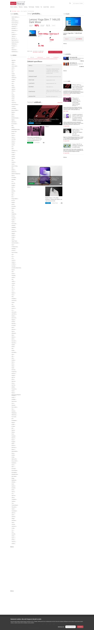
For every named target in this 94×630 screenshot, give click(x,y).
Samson (14, 445)
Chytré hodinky (15, 20)
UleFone (14, 512)
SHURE (13, 455)
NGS (13, 358)
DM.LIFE (14, 183)
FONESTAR (14, 214)
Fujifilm (14, 219)
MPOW (13, 346)
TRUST (13, 509)
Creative (14, 162)
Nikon (13, 362)
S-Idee (13, 457)
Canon (13, 135)
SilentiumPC (14, 459)
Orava (13, 383)
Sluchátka (14, 28)
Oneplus (14, 375)
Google (14, 237)
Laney (13, 302)
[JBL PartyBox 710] (66, 65)
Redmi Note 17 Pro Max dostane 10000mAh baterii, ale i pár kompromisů (53, 199)
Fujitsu (13, 221)
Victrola (13, 524)
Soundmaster (15, 470)
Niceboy (14, 360)
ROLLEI (13, 439)
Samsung (14, 447)
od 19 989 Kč (79, 39)
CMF (13, 148)
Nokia (13, 365)
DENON (14, 169)
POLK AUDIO (15, 407)
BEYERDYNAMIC (15, 118)
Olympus (14, 373)
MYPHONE (14, 352)
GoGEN (14, 235)
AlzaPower (14, 77)
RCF (13, 428)
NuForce (14, 369)
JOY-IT (13, 289)
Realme (13, 430)
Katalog (25, 6)
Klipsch (14, 292)
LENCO (13, 306)
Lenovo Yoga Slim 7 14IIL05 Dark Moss (27, 11)
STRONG (14, 482)
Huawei (14, 260)
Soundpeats (14, 472)
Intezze (14, 277)
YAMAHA (14, 541)
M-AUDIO (14, 325)
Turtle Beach (14, 510)
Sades (13, 443)
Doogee (14, 185)
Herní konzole (15, 24)
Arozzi (13, 98)
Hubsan (14, 262)
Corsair (14, 152)
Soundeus (14, 468)
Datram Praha (15, 166)
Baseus (13, 112)
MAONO (13, 321)
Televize (14, 36)
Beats (13, 114)
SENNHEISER (15, 451)
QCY (13, 418)
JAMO (13, 285)
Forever (13, 216)
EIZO (13, 192)
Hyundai (14, 265)
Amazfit (14, 79)
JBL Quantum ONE (73, 57)
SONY (13, 466)
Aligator (14, 75)
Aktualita (31, 123)
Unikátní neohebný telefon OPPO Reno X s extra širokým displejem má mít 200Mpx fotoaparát (43, 179)
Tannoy (13, 491)
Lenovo (18, 11)
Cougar (13, 154)
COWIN (13, 156)
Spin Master (14, 476)
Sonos (13, 464)
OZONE (13, 387)
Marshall (14, 323)
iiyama (13, 273)
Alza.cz (66, 39)
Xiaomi (14, 537)
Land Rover (14, 300)
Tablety (14, 18)
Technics (14, 495)
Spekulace (30, 142)
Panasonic (14, 388)
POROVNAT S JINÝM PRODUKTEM (55, 52)
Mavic (13, 327)
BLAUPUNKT (14, 123)
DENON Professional (16, 173)
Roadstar (14, 435)
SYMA (13, 489)
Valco (13, 522)
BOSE (13, 127)
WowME (14, 533)
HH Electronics (15, 246)
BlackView (14, 121)
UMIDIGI (14, 516)
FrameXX (14, 217)
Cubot (13, 164)
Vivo (13, 530)
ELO (13, 196)
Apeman (14, 89)
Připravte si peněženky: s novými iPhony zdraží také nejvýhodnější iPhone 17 (34, 139)
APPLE (13, 91)
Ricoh (13, 434)
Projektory (14, 34)
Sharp (13, 453)
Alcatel (13, 73)
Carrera (13, 142)
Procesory (14, 45)
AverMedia (14, 108)
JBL (13, 287)
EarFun (13, 187)
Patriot (13, 390)
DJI (13, 181)
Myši (13, 47)
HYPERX (14, 264)
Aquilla (13, 96)
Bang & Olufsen (15, 110)
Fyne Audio (14, 223)
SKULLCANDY (15, 460)
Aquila (13, 94)
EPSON (13, 202)
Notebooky (14, 26)
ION (13, 279)
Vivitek (13, 528)
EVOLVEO (14, 206)
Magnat (14, 319)
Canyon (14, 141)
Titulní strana (14, 11)
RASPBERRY (14, 420)
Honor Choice (15, 252)
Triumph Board (15, 505)
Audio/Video (46, 6)
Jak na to (52, 6)
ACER (13, 64)
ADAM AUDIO (15, 66)
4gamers (14, 60)
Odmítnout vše (61, 626)
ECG (13, 189)
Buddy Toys (14, 131)
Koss (13, 294)
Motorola (14, 342)
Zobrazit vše (59, 102)
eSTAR (13, 204)
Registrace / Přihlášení (79, 3)
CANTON (14, 139)
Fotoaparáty (15, 30)
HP (13, 256)
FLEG (13, 212)
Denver (13, 175)
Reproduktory (15, 40)
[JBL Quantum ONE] (66, 59)
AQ (13, 93)
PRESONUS (14, 412)
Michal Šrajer (38, 123)
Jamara (13, 283)
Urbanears (14, 520)
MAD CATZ (14, 317)
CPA (13, 160)
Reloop (13, 432)
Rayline (13, 422)
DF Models (14, 177)
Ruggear (14, 441)
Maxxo (13, 331)
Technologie (31, 6)
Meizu (13, 335)
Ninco (13, 363)
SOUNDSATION (15, 474)
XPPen (13, 539)
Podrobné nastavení (70, 626)
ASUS (13, 100)
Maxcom (14, 329)
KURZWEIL (14, 298)
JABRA (14, 281)
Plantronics (14, 401)
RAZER (13, 424)
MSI (13, 348)
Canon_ (13, 137)
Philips (14, 397)
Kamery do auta (15, 42)
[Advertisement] (19, 566)
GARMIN (14, 225)
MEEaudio (14, 333)
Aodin (13, 85)
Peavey (13, 392)
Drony (13, 32)
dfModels (14, 179)
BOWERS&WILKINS (16, 129)
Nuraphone (14, 371)
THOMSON (14, 499)
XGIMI (13, 535)
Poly (13, 409)
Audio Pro (14, 102)
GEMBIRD (14, 227)
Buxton (14, 133)
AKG (13, 71)
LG (13, 310)
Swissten (14, 487)
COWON (14, 158)
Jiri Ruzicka (37, 142)
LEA (13, 304)
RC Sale (13, 426)
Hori (13, 254)
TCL (13, 493)
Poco (13, 403)
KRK (13, 296)
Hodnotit (53, 25)
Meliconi (14, 337)
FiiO (13, 210)
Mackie (14, 315)
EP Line (13, 200)
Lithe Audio (14, 312)
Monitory (14, 38)
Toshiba (14, 501)
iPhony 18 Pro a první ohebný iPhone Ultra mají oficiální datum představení (43, 120)
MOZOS (13, 344)
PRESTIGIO (14, 414)
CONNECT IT (15, 150)
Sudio (13, 484)
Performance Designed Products (16, 395)
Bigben (13, 119)
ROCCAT (14, 437)
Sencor (13, 449)
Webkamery (14, 43)
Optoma (14, 381)
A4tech (14, 62)
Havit (13, 244)
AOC (13, 83)
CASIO (13, 144)
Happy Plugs (14, 240)
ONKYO (13, 377)
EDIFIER (14, 191)
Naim (13, 354)
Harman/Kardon (15, 242)
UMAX (13, 514)
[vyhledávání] (70, 3)
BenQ (13, 116)
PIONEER (14, 399)
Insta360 (14, 275)
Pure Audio (14, 416)
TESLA (13, 497)
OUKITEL (14, 385)
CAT (13, 146)
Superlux (14, 485)
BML (13, 125)
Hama (13, 239)
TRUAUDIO (14, 507)
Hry (41, 6)
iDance (13, 269)
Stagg (13, 478)
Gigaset (13, 233)
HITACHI (14, 250)
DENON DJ (14, 171)
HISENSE (14, 248)
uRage (13, 518)
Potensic (14, 411)
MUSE (13, 350)
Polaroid (14, 405)
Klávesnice (14, 49)
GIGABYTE (14, 231)
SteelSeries (14, 480)
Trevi (13, 503)
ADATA (13, 68)
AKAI (13, 69)
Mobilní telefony (13, 6)
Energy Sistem (15, 198)
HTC (13, 258)
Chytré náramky (15, 22)
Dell (13, 167)
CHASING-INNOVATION (17, 267)
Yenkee (14, 543)
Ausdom (14, 106)
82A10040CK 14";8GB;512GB (38, 52)
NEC (13, 356)
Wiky (13, 532)
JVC (13, 290)
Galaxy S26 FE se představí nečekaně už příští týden (77, 145)
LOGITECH (14, 314)
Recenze (21, 6)
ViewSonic (14, 526)
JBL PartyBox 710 (73, 62)
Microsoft (14, 340)
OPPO (13, 379)
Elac (13, 194)
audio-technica (15, 104)
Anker (13, 81)
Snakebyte (14, 462)
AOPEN (13, 87)
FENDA (14, 208)
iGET (13, 271)
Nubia (13, 367)
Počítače (37, 6)
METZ (13, 339)
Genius (13, 229)
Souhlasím (80, 626)
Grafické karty (15, 51)
